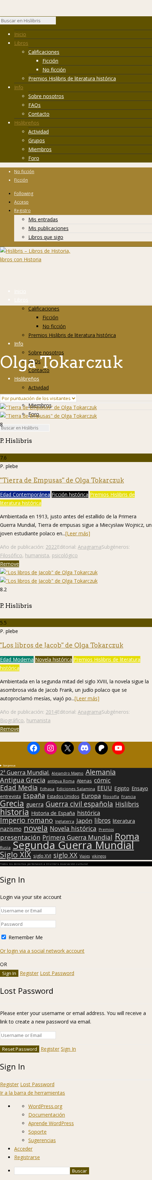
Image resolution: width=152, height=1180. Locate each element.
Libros (21, 43)
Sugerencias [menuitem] (42, 1140)
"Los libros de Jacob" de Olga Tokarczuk (61, 645)
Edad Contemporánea (25, 494)
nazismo (11, 829)
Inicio (20, 34)
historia (14, 812)
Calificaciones (43, 52)
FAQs (34, 105)
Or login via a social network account (42, 950)
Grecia (12, 803)
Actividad (38, 131)
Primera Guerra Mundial (77, 837)
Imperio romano (26, 820)
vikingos (99, 856)
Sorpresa (9, 765)
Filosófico (11, 555)
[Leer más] (77, 533)
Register (29, 973)
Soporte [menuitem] (37, 1131)
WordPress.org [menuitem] (45, 1106)
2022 (51, 546)
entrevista (10, 796)
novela (36, 828)
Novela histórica (53, 659)
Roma (127, 836)
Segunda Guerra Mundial (73, 845)
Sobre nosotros (46, 96)
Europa (91, 796)
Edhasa (47, 788)
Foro (33, 158)
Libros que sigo (45, 237)
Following (23, 193)
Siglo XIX (15, 854)
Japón (84, 820)
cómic (102, 780)
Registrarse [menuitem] (27, 1157)
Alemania (101, 772)
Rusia (5, 847)
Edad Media (19, 788)
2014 (51, 711)
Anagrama (89, 546)
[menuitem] (83, 1171)
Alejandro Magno (67, 773)
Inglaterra (64, 821)
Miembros (40, 149)
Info (18, 87)
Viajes (85, 856)
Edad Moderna (17, 659)
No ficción (54, 69)
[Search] (59, 22)
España (34, 795)
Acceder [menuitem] (23, 1148)
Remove (9, 563)
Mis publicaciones (48, 228)
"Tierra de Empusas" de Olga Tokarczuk (62, 480)
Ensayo (139, 788)
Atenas (84, 780)
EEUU (104, 788)
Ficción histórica (70, 494)
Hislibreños (26, 122)
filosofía (111, 796)
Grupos (36, 140)
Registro (22, 210)
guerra (34, 805)
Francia (128, 796)
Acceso (21, 202)
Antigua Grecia (22, 780)
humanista (37, 555)
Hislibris (127, 804)
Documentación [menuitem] (46, 1114)
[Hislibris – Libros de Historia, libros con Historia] (35, 259)
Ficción (50, 60)
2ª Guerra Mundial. (24, 772)
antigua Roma (61, 780)
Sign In (68, 1048)
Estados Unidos (63, 796)
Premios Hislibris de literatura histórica (72, 78)
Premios (106, 829)
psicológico (65, 555)
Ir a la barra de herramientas (32, 1092)
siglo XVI (42, 856)
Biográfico (12, 720)
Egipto (121, 788)
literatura (124, 820)
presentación (20, 837)
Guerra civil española (79, 804)
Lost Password (57, 973)
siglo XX (65, 855)
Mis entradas (43, 219)
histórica (88, 813)
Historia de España (53, 813)
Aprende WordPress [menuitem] (51, 1123)
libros (102, 820)
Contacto (38, 113)
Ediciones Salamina (76, 788)
